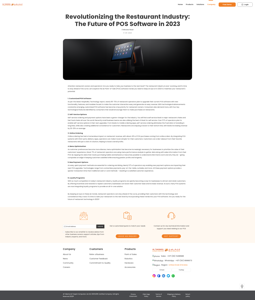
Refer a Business (96, 254)
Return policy (188, 295)
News (65, 258)
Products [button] (189, 4)
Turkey (181, 270)
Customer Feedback (98, 258)
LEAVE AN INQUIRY (127, 236)
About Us (67, 254)
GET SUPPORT (171, 236)
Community (68, 263)
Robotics (128, 258)
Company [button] (211, 4)
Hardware (129, 263)
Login (246, 4)
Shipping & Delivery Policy (173, 295)
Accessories (130, 267)
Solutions (200, 4)
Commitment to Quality (99, 263)
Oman (161, 270)
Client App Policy (146, 295)
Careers (66, 267)
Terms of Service (158, 295)
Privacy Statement (133, 295)
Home (180, 4)
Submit (100, 226)
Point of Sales (131, 254)
